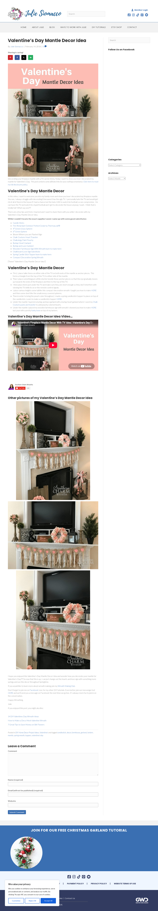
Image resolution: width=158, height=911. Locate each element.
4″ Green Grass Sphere (22, 228)
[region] (32, 893)
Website (12, 801)
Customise (16, 901)
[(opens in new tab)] (142, 900)
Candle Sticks (18, 223)
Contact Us (70, 898)
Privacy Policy (99, 883)
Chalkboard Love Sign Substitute (26, 251)
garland (84, 732)
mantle (10, 735)
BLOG (52, 27)
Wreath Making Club (66, 686)
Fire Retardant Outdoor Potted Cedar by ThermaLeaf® (36, 226)
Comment (12, 751)
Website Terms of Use (125, 883)
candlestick (61, 732)
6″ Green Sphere (20, 231)
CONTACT (132, 27)
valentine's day (37, 735)
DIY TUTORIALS (99, 27)
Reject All (32, 901)
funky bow (35, 310)
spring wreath (19, 735)
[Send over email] (30, 57)
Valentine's (44, 732)
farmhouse (76, 732)
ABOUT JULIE (38, 27)
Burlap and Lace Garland (23, 246)
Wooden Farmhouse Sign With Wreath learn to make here (37, 248)
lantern (90, 732)
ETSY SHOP (116, 27)
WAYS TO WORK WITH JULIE (73, 27)
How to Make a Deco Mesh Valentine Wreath (27, 720)
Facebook (34, 690)
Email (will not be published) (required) (25, 790)
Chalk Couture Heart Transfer (25, 237)
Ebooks (59, 898)
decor (69, 732)
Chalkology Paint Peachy (23, 240)
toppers (28, 735)
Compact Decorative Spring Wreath (28, 257)
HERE (94, 290)
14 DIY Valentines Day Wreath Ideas (23, 716)
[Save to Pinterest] (10, 57)
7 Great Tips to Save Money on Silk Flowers (26, 724)
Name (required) (15, 780)
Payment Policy (75, 883)
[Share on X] (23, 57)
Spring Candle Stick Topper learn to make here (32, 254)
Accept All (48, 901)
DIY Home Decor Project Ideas (27, 732)
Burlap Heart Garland (22, 243)
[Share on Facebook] (17, 57)
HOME (23, 27)
